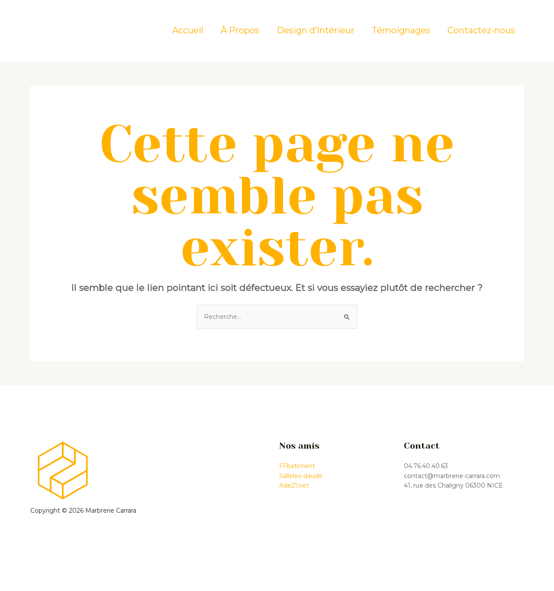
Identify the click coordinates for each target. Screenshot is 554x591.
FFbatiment (297, 466)
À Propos (240, 30)
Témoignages (401, 30)
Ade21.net (294, 485)
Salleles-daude (300, 476)
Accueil (187, 30)
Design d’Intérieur (315, 30)
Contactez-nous (481, 30)
